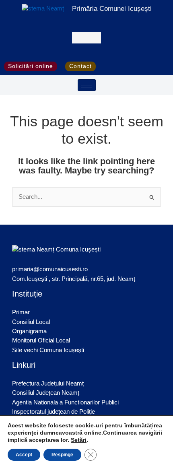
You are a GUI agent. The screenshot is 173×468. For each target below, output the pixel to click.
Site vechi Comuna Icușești (48, 350)
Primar (21, 312)
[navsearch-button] (86, 37)
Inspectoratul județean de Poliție (53, 411)
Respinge (62, 455)
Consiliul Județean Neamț (45, 393)
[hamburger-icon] (87, 85)
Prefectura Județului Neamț (48, 383)
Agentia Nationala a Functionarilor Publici (65, 402)
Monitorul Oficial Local (41, 340)
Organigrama (29, 331)
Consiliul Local (31, 322)
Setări (78, 440)
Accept (24, 455)
